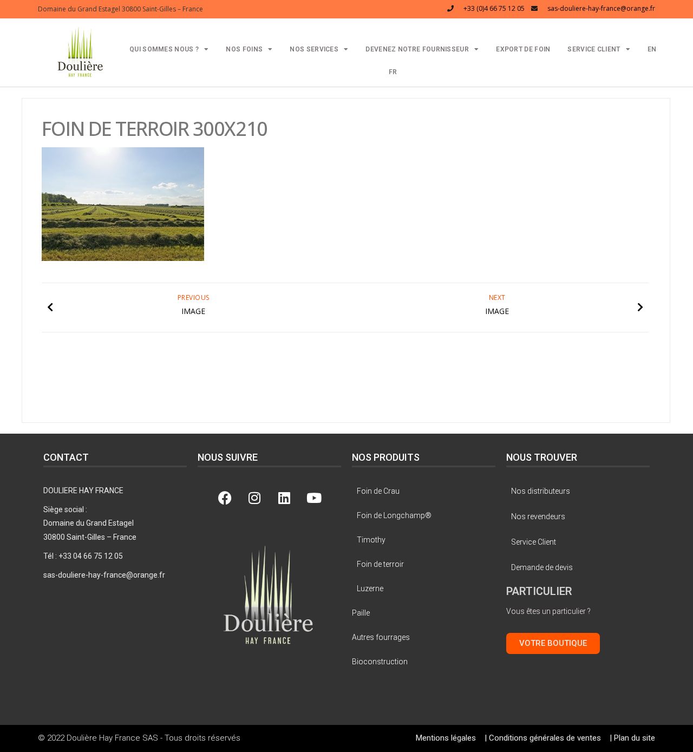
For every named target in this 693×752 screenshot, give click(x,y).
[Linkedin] (284, 497)
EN (652, 49)
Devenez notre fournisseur (417, 49)
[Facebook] (224, 497)
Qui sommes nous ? (164, 49)
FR (393, 72)
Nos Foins (244, 49)
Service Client (593, 49)
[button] (80, 51)
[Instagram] (254, 497)
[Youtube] (314, 497)
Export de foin (523, 49)
